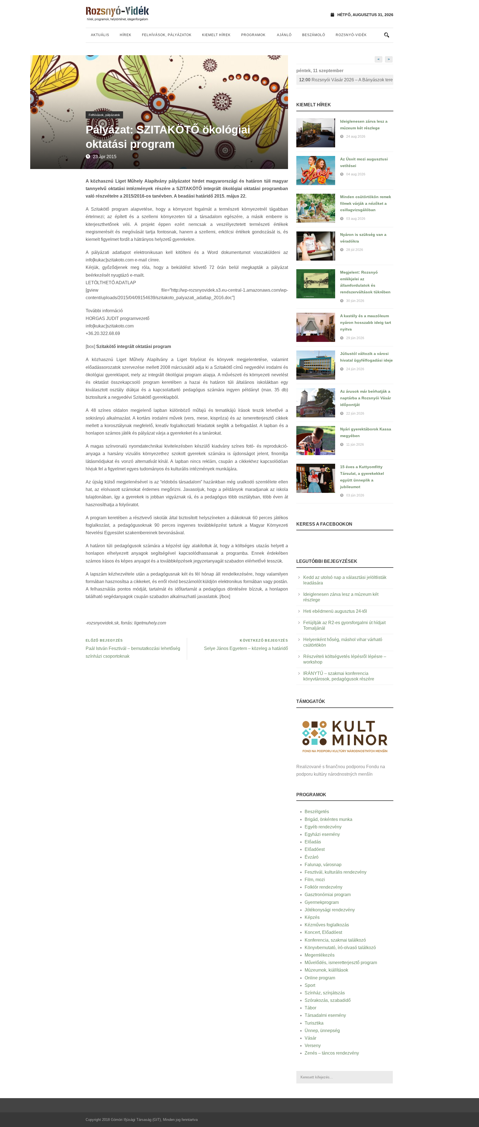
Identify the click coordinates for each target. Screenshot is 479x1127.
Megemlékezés (320, 955)
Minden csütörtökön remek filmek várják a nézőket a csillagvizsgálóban (365, 203)
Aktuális (100, 35)
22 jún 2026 (355, 413)
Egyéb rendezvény (323, 827)
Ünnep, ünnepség (322, 1030)
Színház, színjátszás (325, 992)
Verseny (313, 1045)
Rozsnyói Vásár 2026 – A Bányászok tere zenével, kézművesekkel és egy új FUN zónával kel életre (346, 79)
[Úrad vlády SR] (344, 735)
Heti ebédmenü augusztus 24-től (335, 611)
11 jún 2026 (355, 445)
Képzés (312, 917)
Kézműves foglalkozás (327, 924)
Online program (320, 977)
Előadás (313, 841)
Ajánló (284, 35)
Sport (310, 985)
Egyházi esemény (322, 834)
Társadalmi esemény (325, 1015)
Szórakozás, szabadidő (328, 1000)
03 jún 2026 (355, 495)
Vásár (310, 1038)
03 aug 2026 (355, 219)
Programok (253, 35)
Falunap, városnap (323, 864)
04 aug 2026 (355, 174)
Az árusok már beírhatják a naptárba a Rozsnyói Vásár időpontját (365, 398)
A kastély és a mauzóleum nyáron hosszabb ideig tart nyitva (365, 322)
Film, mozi (315, 879)
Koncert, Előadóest (323, 932)
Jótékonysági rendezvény (330, 909)
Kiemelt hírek (216, 35)
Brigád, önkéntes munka (328, 819)
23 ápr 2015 (104, 156)
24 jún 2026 (355, 369)
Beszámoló (313, 35)
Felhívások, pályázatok (167, 35)
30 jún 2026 (355, 301)
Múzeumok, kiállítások (326, 970)
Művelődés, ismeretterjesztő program (341, 962)
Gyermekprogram (322, 902)
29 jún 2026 (355, 338)
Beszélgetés (317, 811)
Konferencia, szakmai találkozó (335, 940)
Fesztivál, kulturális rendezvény (335, 872)
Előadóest (315, 849)
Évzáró (312, 857)
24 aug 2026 (355, 136)
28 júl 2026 (354, 250)
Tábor (310, 1007)
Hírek (125, 35)
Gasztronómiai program (328, 894)
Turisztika (314, 1023)
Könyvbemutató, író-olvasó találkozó (340, 947)
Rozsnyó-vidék (351, 35)
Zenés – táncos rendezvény (332, 1053)
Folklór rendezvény (323, 887)
